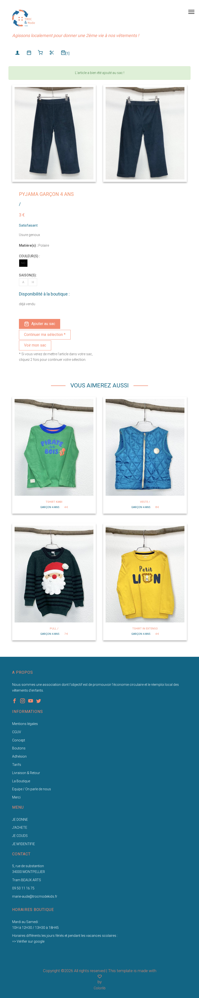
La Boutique (21, 781)
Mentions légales (25, 724)
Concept (18, 740)
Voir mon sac (35, 345)
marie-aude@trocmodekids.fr (34, 896)
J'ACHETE (19, 827)
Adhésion (19, 756)
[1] (67, 53)
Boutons (18, 748)
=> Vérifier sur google (28, 941)
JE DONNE (20, 819)
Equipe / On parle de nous (31, 789)
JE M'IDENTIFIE (23, 844)
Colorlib (100, 988)
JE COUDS (20, 836)
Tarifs (16, 765)
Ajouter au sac (43, 323)
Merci (16, 797)
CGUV (16, 732)
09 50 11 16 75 (23, 888)
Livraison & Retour (26, 773)
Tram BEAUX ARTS (26, 880)
